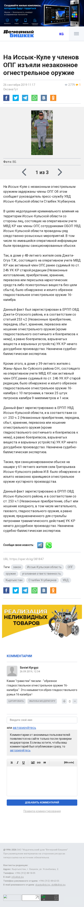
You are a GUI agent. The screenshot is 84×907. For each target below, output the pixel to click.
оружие (11, 573)
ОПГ (70, 567)
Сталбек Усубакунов (42, 580)
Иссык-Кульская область (44, 567)
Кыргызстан (14, 580)
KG (61, 34)
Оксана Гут (10, 89)
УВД (66, 580)
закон (17, 567)
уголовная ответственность (41, 573)
